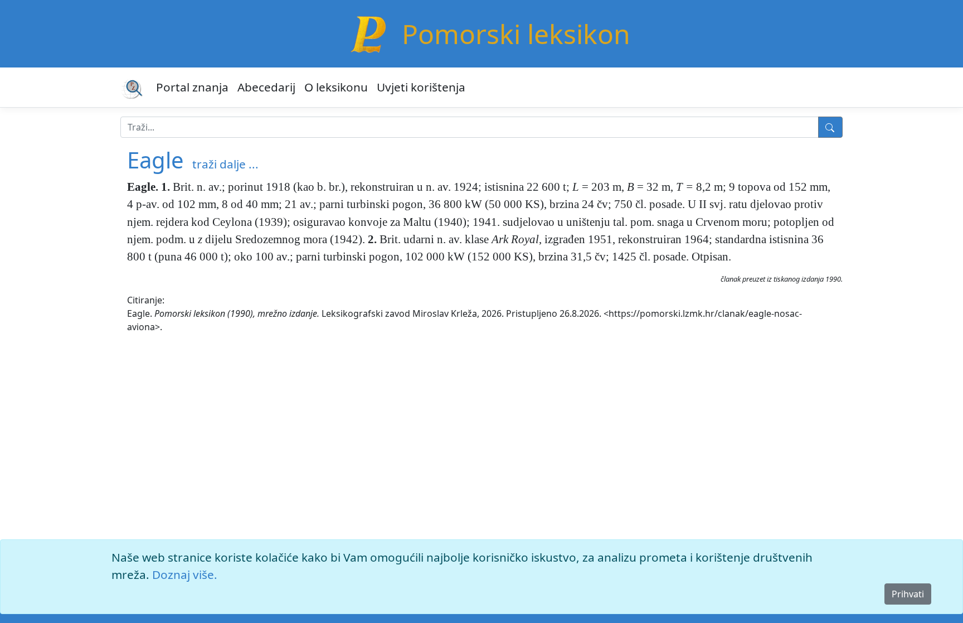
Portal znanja (192, 87)
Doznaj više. (184, 574)
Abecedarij (266, 87)
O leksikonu (336, 87)
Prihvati (908, 594)
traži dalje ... (225, 164)
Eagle (155, 159)
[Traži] (830, 127)
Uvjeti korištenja (421, 87)
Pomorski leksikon (516, 34)
